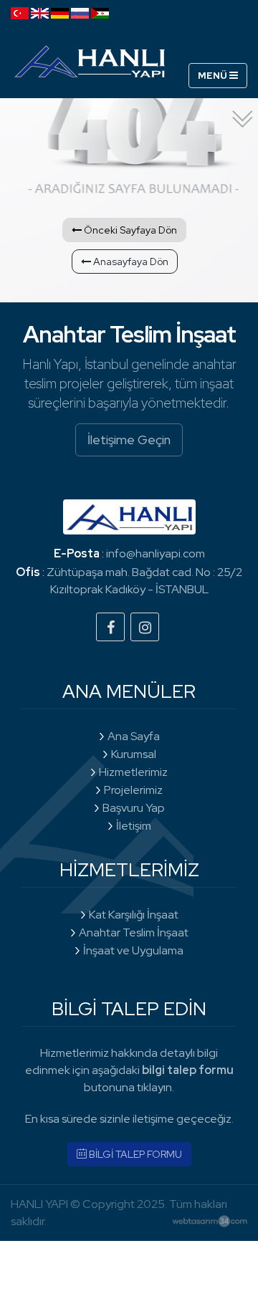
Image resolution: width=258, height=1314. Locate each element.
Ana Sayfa (134, 736)
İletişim (133, 825)
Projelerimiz (133, 789)
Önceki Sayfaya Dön (129, 230)
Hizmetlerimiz (133, 772)
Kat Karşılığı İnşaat (133, 914)
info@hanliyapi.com (155, 553)
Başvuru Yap (133, 807)
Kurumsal (133, 754)
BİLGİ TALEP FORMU (134, 1154)
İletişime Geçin (129, 439)
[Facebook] (110, 627)
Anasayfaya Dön (129, 261)
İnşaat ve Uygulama (133, 950)
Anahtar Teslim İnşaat (133, 932)
